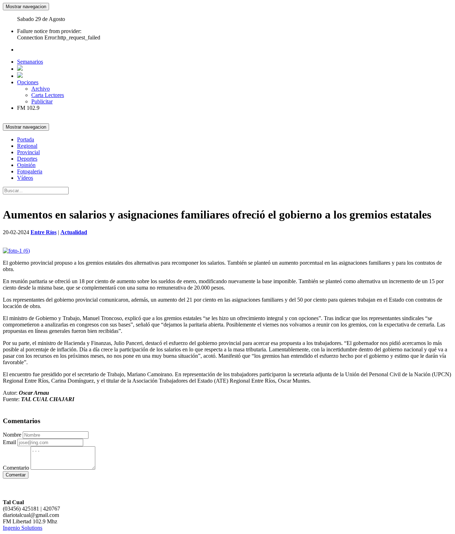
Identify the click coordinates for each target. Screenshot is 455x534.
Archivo (40, 89)
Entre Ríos (44, 232)
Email (9, 442)
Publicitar (42, 101)
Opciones (27, 82)
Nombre (12, 435)
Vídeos (25, 178)
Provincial (28, 152)
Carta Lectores (47, 95)
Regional (27, 146)
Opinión (26, 165)
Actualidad (73, 232)
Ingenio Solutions (22, 528)
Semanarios (30, 62)
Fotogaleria (29, 171)
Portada (25, 139)
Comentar (16, 475)
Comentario (16, 468)
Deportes (27, 159)
